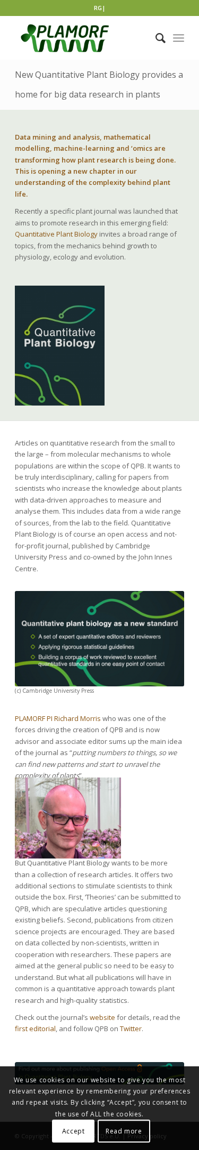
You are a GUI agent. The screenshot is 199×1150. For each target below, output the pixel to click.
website (102, 1017)
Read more (124, 1131)
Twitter (131, 1028)
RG (98, 8)
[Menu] (178, 38)
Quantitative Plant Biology (56, 234)
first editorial (35, 1028)
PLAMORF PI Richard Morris (58, 718)
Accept (73, 1131)
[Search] (155, 38)
